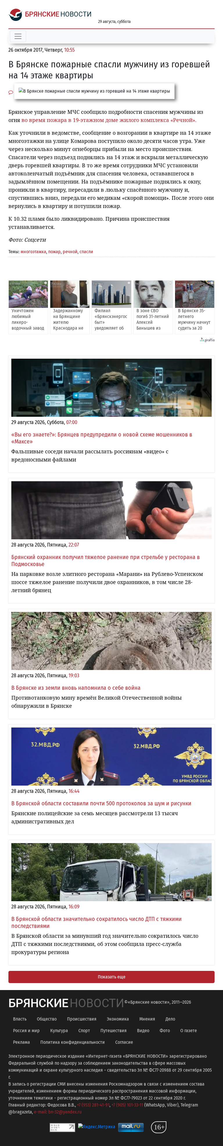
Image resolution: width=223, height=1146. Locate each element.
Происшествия (81, 1019)
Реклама (21, 1042)
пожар (54, 251)
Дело (170, 1019)
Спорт (84, 1030)
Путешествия (113, 1030)
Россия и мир (26, 1030)
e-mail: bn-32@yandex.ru (58, 1112)
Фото (165, 1030)
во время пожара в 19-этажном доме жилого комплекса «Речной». (109, 119)
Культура (59, 1030)
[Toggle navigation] (18, 36)
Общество (47, 1019)
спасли (86, 251)
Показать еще (111, 977)
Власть (19, 1019)
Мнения (147, 1019)
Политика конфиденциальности (72, 1042)
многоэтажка (33, 251)
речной (70, 251)
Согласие (124, 1042)
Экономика (118, 1019)
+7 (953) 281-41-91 (93, 1105)
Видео (143, 1030)
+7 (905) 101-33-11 (127, 1105)
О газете (188, 1030)
